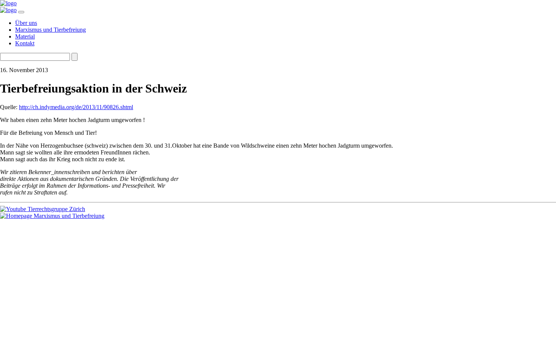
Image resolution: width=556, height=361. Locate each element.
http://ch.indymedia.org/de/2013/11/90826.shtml (76, 107)
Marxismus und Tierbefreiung (50, 29)
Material (25, 36)
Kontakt (24, 43)
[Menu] (21, 12)
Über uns (26, 23)
